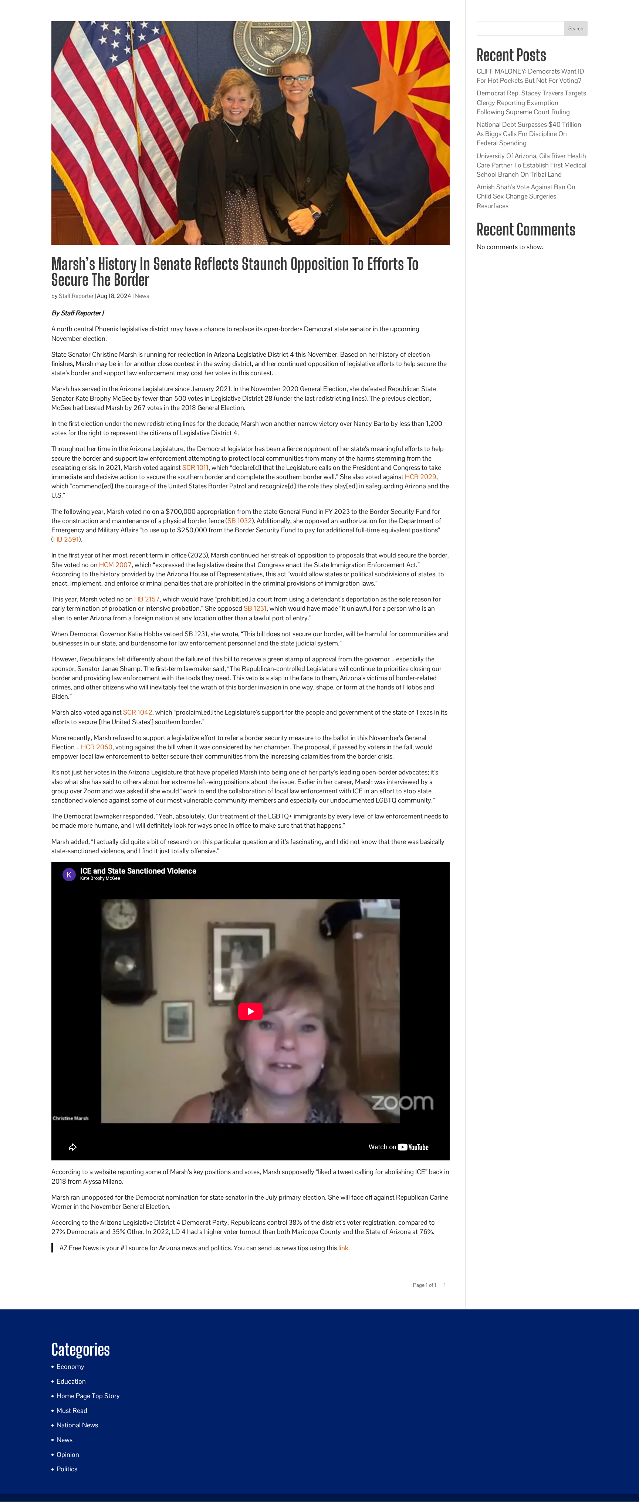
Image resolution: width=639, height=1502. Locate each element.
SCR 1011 (195, 467)
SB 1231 (255, 608)
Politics (67, 1469)
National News (77, 1425)
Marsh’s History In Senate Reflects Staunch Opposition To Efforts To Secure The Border (235, 271)
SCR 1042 (137, 712)
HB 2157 (147, 599)
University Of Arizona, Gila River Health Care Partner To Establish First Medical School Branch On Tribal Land (531, 165)
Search (576, 28)
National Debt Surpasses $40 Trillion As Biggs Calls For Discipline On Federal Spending (529, 133)
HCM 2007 (115, 564)
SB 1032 (239, 520)
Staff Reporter (76, 296)
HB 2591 (66, 539)
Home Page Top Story (88, 1395)
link (343, 1248)
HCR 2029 (420, 476)
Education (71, 1381)
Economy (70, 1366)
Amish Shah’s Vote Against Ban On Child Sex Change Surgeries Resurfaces (526, 196)
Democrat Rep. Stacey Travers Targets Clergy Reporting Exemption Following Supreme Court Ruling (531, 102)
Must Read (72, 1410)
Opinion (68, 1454)
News (142, 296)
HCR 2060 (96, 747)
